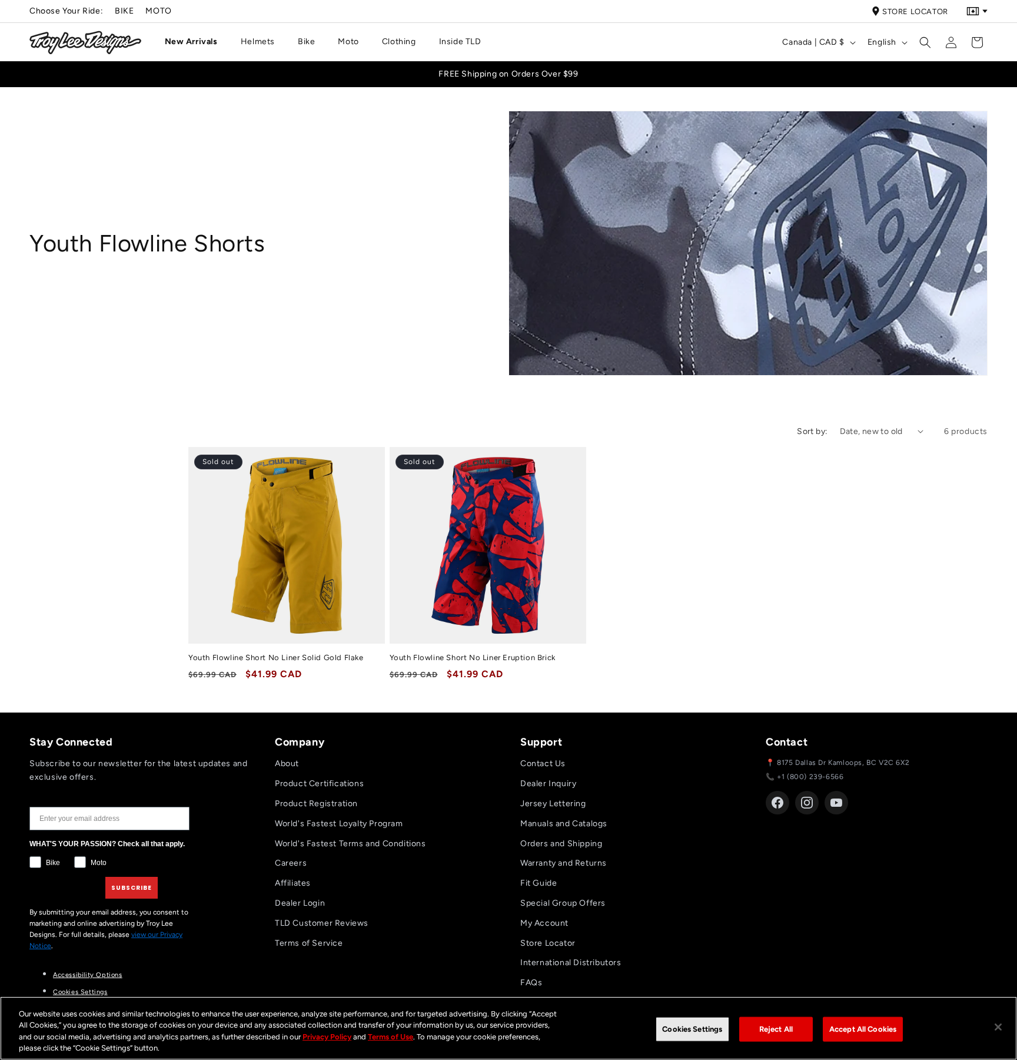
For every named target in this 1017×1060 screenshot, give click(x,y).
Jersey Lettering (553, 804)
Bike (124, 11)
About (287, 763)
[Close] (998, 1027)
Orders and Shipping (561, 844)
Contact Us (543, 763)
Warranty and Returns (563, 863)
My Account (544, 923)
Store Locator (915, 11)
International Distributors (571, 963)
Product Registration (316, 804)
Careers (291, 863)
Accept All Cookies (862, 1029)
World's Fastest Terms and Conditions (350, 844)
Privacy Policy (327, 1036)
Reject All (776, 1029)
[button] (196, 41)
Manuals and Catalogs (563, 824)
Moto (158, 11)
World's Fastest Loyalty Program (339, 824)
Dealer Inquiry (548, 784)
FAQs (531, 983)
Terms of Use (390, 1036)
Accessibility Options (87, 975)
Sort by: (812, 431)
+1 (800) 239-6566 (810, 777)
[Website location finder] (977, 11)
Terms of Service (309, 943)
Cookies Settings (80, 992)
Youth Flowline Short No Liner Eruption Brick (473, 657)
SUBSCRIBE (131, 887)
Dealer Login (300, 903)
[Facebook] (777, 802)
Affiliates (293, 883)
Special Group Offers (563, 903)
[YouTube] (836, 802)
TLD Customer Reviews (321, 923)
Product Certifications (319, 784)
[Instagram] (807, 802)
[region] (508, 1028)
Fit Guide (538, 883)
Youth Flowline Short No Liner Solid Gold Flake (276, 657)
